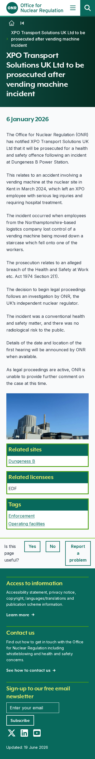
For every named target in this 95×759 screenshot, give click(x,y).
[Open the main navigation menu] (72, 8)
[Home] (11, 23)
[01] (22, 23)
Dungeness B (21, 461)
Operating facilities (26, 523)
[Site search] (87, 8)
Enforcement (21, 515)
